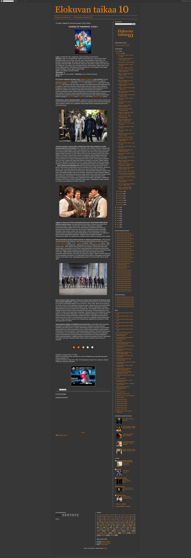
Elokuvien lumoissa (122, 478)
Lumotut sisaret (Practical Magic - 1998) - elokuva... (126, 84)
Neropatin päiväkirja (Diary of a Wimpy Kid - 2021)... (125, 150)
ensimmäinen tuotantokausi (63, 81)
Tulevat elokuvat (120, 397)
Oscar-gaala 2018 (120, 391)
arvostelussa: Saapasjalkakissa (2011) (127, 481)
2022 (118, 214)
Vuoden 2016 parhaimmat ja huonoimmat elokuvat (123, 267)
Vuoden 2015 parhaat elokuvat (123, 270)
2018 (118, 222)
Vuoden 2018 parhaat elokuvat (123, 259)
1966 (107, 519)
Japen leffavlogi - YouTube (123, 506)
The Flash (81, 82)
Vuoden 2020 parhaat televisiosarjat (125, 306)
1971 (128, 519)
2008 (125, 527)
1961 (124, 518)
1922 (101, 514)
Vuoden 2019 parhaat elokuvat (123, 256)
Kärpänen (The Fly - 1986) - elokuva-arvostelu (124, 116)
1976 (112, 521)
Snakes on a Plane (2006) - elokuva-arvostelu (124, 106)
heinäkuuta (121, 191)
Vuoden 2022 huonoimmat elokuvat (125, 246)
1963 (132, 518)
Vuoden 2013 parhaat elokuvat (123, 274)
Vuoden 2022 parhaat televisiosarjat (125, 302)
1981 (134, 521)
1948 (117, 516)
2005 (107, 527)
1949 (121, 516)
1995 (126, 524)
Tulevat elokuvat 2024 (121, 403)
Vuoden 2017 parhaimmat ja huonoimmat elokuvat (123, 264)
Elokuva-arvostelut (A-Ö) (63, 17)
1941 (98, 516)
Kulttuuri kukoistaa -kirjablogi (124, 460)
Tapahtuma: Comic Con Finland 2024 (125, 395)
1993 (116, 524)
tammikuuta (121, 204)
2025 (118, 207)
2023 (118, 211)
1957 (111, 518)
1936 (121, 514)
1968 (115, 519)
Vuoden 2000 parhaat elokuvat (123, 291)
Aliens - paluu (97, 243)
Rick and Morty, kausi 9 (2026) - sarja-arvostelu (125, 181)
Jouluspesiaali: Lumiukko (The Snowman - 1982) (123, 359)
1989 (134, 522)
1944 (106, 516)
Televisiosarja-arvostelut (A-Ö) (83, 17)
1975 (107, 521)
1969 (120, 519)
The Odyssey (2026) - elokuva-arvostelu (128, 434)
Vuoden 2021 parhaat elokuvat (123, 248)
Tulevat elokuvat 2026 (121, 399)
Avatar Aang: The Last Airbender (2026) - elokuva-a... (126, 70)
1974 (103, 521)
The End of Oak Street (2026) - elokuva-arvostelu (125, 109)
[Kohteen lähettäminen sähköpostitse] (60, 389)
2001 (120, 525)
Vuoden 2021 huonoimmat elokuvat (125, 250)
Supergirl (95, 82)
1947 (114, 516)
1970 (124, 519)
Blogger (105, 548)
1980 (130, 521)
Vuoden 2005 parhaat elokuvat (123, 281)
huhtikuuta (120, 198)
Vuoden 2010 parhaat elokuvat (123, 279)
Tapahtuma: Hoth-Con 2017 (123, 393)
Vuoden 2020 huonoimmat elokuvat (125, 254)
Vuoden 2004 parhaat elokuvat (123, 283)
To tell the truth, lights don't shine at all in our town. (128, 489)
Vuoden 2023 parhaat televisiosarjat (125, 301)
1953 (98, 518)
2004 (101, 527)
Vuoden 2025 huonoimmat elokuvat (125, 235)
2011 (104, 529)
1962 (128, 518)
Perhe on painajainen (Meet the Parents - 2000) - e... (125, 81)
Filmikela (119, 469)
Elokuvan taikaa (106, 541)
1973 (98, 521)
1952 (133, 516)
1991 (105, 524)
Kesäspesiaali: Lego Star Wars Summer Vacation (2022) (123, 369)
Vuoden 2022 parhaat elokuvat (123, 244)
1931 (105, 514)
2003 (133, 525)
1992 (111, 524)
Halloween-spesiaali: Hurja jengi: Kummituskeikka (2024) (124, 343)
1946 (110, 516)
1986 (119, 522)
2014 (124, 529)
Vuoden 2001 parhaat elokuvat (123, 289)
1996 (132, 524)
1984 (109, 522)
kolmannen (70, 96)
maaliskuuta (121, 200)
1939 (129, 514)
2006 (114, 527)
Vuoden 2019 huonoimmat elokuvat (125, 257)
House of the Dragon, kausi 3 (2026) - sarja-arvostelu (125, 120)
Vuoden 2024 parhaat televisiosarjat (125, 299)
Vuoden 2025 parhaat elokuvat (123, 233)
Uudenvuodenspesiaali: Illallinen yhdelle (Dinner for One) (124, 372)
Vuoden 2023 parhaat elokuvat (123, 240)
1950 (125, 516)
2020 (118, 218)
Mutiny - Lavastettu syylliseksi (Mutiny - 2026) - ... (125, 74)
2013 (117, 529)
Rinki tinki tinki (120, 486)
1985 (114, 522)
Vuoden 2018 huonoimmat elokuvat (125, 261)
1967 (111, 519)
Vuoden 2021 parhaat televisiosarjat (125, 304)
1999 (108, 525)
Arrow (69, 82)
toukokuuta (121, 195)
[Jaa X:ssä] (62, 389)
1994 (121, 524)
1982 (100, 522)
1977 (116, 521)
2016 (118, 227)
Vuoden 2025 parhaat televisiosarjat (125, 297)
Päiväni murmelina (61, 245)
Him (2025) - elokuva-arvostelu (125, 67)
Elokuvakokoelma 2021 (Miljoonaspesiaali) (122, 334)
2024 (118, 209)
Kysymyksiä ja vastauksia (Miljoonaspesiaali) (122, 387)
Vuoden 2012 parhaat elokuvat (123, 275)
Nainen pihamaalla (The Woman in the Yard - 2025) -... (126, 157)
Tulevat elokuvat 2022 (121, 407)
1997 (98, 525)
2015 (130, 529)
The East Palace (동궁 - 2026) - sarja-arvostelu (125, 140)
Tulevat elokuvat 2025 (121, 401)
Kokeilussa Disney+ (121, 378)
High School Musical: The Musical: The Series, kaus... (126, 92)
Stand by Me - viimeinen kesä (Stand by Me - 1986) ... (125, 164)
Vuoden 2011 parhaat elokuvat (123, 277)
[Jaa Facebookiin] (64, 389)
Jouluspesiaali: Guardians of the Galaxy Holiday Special (124, 353)
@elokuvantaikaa (106, 543)
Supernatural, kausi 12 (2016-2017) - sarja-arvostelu (126, 95)
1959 (115, 518)
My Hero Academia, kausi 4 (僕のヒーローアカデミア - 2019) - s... (126, 174)
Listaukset (118, 390)
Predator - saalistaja (77, 243)
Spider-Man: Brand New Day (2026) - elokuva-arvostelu (128, 443)
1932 (109, 514)
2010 (98, 529)
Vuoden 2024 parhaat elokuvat (123, 237)
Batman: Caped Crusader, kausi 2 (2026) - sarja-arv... (126, 161)
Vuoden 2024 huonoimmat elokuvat (125, 238)
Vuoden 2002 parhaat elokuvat (123, 287)
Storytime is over (121, 495)
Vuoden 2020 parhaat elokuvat (123, 252)
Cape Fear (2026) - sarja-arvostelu (126, 171)
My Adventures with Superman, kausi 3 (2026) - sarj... (125, 59)
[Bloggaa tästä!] (61, 389)
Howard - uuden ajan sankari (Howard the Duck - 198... (125, 188)
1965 (102, 519)
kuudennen (81, 96)
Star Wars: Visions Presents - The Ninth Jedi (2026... (126, 134)
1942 (102, 516)
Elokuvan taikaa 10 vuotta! (122, 45)
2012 (111, 529)
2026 (118, 51)
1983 (105, 522)
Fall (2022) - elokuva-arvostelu (125, 137)
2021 (118, 216)
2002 (127, 525)
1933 (113, 514)
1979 (125, 521)
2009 (131, 527)
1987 (124, 522)
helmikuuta (121, 202)
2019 (118, 220)
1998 (103, 525)
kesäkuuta (120, 193)
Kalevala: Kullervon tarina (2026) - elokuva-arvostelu (129, 450)
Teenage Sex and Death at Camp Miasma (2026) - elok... (126, 168)
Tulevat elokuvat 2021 (121, 409)
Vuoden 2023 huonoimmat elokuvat (125, 242)
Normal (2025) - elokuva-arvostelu (126, 62)
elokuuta (120, 53)
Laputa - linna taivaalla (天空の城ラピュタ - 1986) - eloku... (126, 184)
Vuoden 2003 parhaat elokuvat (123, 285)
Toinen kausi (59, 84)
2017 (118, 224)
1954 (102, 518)
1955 (106, 518)
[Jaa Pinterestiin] (65, 389)
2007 (120, 527)
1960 (119, 518)
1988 (129, 522)
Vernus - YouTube (121, 504)
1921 (98, 514)
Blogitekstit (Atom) (62, 435)
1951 (129, 516)
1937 (125, 514)
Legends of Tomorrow (86, 79)
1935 (118, 514)
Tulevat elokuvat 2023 (121, 405)
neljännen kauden (98, 96)
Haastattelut (119, 340)
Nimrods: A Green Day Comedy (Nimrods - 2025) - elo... (125, 113)
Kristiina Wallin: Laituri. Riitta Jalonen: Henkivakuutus (128, 463)
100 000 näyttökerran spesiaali (123, 332)
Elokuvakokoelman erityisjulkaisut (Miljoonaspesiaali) (124, 338)
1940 (132, 514)
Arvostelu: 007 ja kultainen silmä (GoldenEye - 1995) (129, 427)
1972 (132, 519)
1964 (98, 519)
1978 (121, 521)
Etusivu (83, 432)
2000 (114, 525)
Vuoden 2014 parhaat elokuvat (123, 272)
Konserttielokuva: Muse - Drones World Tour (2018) (124, 381)
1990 (100, 524)
